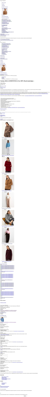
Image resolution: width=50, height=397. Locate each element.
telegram (5, 35)
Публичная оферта (4, 379)
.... (27, 394)
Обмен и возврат (4, 377)
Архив (3, 26)
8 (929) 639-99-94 (2, 34)
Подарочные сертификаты (5, 46)
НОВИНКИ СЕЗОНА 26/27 (6, 20)
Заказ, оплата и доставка (5, 376)
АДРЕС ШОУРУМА (4, 27)
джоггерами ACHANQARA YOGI (29, 95)
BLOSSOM (7, 94)
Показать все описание (3, 108)
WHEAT (11, 94)
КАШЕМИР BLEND (4, 48)
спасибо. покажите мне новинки (4, 334)
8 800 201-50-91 (2, 55)
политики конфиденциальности (19, 362)
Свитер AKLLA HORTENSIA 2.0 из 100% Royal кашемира (8, 322)
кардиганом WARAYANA (38, 95)
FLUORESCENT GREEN (44, 93)
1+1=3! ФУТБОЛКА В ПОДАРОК (4, 39)
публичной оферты (14, 362)
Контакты (3, 384)
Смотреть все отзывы (3, 302)
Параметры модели (2, 115)
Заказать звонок (7, 34)
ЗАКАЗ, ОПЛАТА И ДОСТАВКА (6, 28)
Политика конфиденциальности (6, 378)
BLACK (40, 93)
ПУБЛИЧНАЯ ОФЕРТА (5, 32)
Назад (1, 312)
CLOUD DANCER (17, 94)
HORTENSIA (2, 94)
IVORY (5, 94)
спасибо (1, 349)
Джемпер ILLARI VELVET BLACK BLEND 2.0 (6, 297)
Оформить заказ (4, 312)
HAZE (13, 94)
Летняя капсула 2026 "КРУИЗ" (6, 21)
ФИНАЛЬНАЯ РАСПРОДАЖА (6, 43)
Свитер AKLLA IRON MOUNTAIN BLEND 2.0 (6, 288)
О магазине (3, 383)
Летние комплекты (4, 22)
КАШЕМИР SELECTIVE (5, 23)
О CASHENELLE (4, 31)
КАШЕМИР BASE (4, 25)
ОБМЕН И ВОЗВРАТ (5, 52)
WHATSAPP (2, 35)
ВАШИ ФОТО (4, 30)
